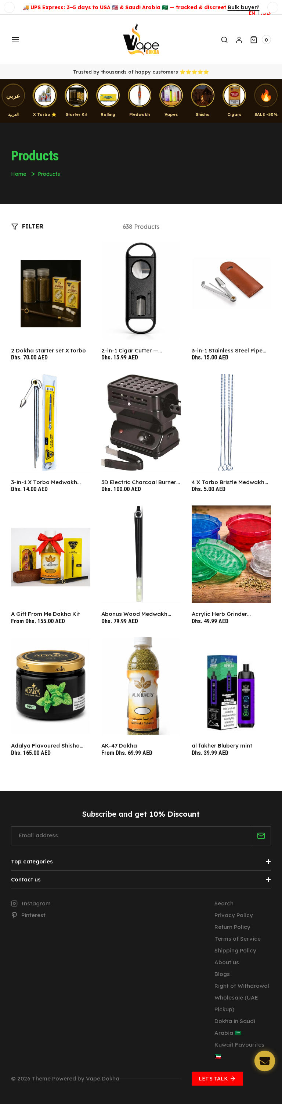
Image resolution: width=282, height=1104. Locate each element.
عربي (266, 13)
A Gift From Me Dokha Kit (45, 613)
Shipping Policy (235, 950)
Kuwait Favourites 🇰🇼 (239, 1050)
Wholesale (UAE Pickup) (236, 1003)
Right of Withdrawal (241, 985)
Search (224, 903)
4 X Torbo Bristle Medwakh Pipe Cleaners (228, 482)
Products (49, 174)
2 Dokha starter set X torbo (48, 350)
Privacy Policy (233, 915)
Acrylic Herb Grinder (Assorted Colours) (219, 614)
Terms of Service (237, 938)
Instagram (36, 903)
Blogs (222, 973)
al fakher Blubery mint (222, 745)
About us (226, 962)
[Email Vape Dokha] (265, 1061)
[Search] (224, 39)
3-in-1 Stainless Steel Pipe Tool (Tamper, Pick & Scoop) (231, 350)
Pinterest (33, 915)
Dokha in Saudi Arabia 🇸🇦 (234, 1027)
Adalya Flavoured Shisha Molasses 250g (45, 745)
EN (252, 13)
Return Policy (232, 926)
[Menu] (14, 39)
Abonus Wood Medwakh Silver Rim (134, 614)
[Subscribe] (261, 835)
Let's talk (213, 1078)
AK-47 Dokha (119, 745)
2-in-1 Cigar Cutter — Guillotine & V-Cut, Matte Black (135, 350)
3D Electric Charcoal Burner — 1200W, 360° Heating (138, 482)
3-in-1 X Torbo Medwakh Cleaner (44, 482)
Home (18, 174)
